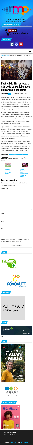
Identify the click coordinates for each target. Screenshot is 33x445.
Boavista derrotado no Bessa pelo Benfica (8, 171)
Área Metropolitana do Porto (15, 154)
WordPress (13, 442)
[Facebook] (12, 44)
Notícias (7, 55)
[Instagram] (16, 44)
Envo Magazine (24, 442)
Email (3, 221)
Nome (3, 213)
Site (2, 229)
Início (2, 55)
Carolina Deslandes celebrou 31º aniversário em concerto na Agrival (24, 173)
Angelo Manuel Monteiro (20, 93)
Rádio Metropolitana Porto (16, 20)
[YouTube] (21, 44)
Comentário (5, 188)
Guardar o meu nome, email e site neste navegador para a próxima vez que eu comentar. (15, 240)
